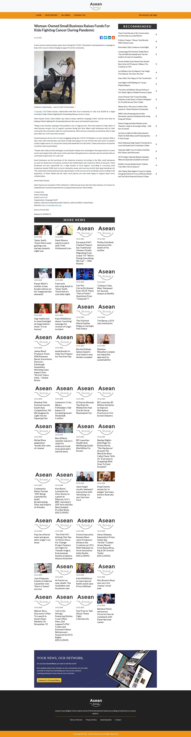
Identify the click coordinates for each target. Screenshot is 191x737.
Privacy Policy (91, 720)
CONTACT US (79, 15)
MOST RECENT (51, 15)
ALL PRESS (65, 15)
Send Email (43, 197)
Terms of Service (76, 720)
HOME (39, 15)
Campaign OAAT (41, 111)
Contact (118, 720)
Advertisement (106, 720)
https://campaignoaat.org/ (51, 205)
